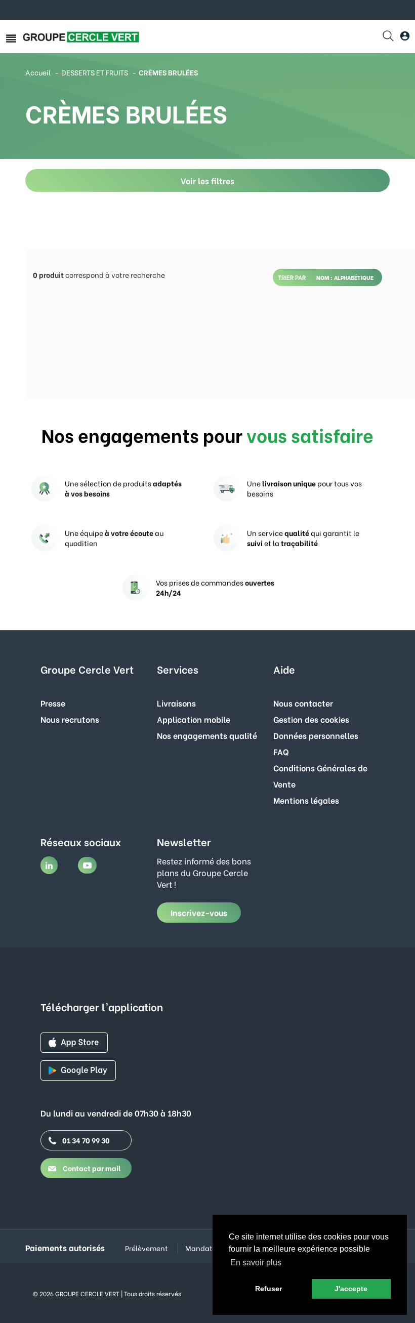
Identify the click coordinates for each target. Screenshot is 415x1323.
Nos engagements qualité (207, 735)
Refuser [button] (268, 1289)
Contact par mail (91, 1168)
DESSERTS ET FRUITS (94, 72)
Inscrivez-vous (199, 912)
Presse (52, 703)
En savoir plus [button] (255, 1262)
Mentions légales (306, 800)
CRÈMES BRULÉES (168, 72)
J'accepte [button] (351, 1289)
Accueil (38, 72)
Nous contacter (303, 703)
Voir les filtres (207, 180)
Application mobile (193, 719)
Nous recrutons (69, 719)
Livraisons (176, 703)
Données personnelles (315, 735)
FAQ (281, 751)
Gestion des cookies (311, 719)
